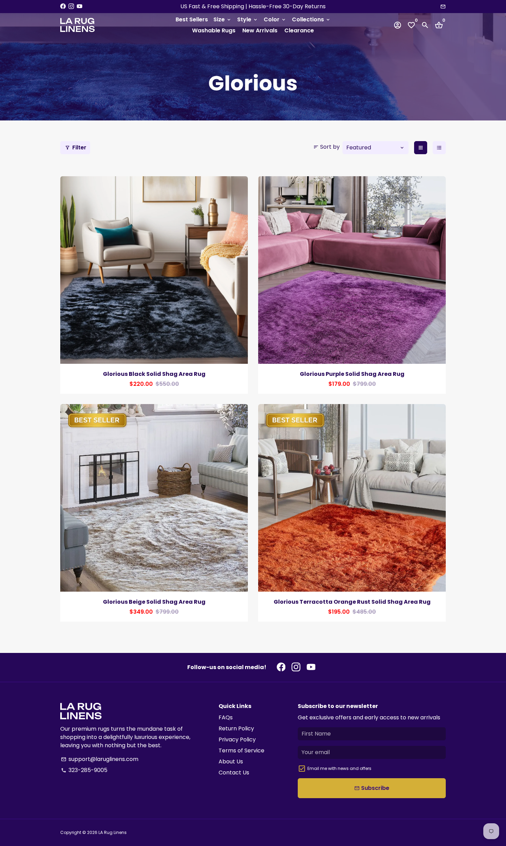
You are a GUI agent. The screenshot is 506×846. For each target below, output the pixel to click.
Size (222, 19)
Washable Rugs (213, 30)
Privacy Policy (237, 739)
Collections (311, 19)
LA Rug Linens (112, 832)
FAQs (226, 717)
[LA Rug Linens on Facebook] (63, 6)
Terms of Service (241, 750)
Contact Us (234, 772)
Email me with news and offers (339, 768)
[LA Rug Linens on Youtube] (79, 6)
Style (247, 19)
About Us (231, 761)
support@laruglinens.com (99, 759)
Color (275, 19)
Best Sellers (192, 19)
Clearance (299, 30)
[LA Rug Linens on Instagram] (71, 6)
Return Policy (236, 728)
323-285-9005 (84, 770)
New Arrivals (259, 30)
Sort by (326, 147)
